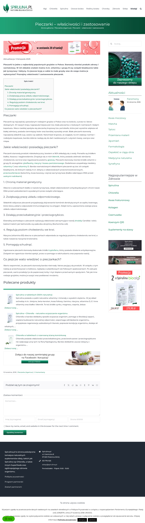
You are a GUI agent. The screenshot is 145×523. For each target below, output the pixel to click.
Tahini (111, 129)
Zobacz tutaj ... (11, 308)
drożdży (78, 221)
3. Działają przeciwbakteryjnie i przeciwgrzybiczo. (29, 99)
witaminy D (23, 166)
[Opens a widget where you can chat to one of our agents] (8, 519)
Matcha (112, 123)
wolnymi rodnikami (12, 176)
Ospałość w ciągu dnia (121, 152)
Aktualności (116, 92)
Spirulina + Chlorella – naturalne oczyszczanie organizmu (42, 313)
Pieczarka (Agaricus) (25, 372)
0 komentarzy (40, 372)
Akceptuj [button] (82, 520)
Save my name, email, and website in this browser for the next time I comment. (42, 426)
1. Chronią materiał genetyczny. (21, 92)
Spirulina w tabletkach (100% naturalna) (34, 295)
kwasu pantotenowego (53, 163)
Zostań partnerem (13, 487)
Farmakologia (116, 146)
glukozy (51, 160)
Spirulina (113, 185)
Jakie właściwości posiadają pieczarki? (22, 89)
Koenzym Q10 (116, 222)
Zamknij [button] (92, 520)
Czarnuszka (115, 214)
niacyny (37, 163)
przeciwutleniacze (11, 173)
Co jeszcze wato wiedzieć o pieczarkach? (23, 109)
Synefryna (114, 163)
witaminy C (8, 166)
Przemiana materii (118, 135)
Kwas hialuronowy (119, 200)
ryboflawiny (28, 163)
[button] (141, 8)
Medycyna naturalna (120, 158)
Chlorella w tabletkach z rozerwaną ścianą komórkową (41, 335)
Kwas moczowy (117, 118)
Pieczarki (9, 86)
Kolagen (113, 207)
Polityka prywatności (14, 477)
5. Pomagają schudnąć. (18, 106)
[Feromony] (116, 104)
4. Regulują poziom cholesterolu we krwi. (26, 102)
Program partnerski (14, 482)
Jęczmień (113, 141)
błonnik (55, 157)
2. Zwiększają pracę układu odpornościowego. (28, 96)
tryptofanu (53, 250)
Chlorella (113, 192)
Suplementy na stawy (120, 229)
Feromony (133, 99)
